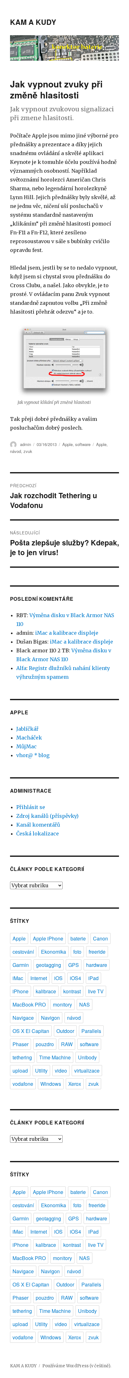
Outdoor (65, 1031)
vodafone (23, 1083)
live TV (96, 991)
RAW (67, 1044)
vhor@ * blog (32, 755)
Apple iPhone (48, 938)
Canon (100, 938)
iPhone (20, 991)
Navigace (23, 1017)
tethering (22, 1057)
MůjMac (26, 746)
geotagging (48, 964)
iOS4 (75, 978)
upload (20, 1070)
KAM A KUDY (33, 22)
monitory (62, 1004)
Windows (50, 1083)
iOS (58, 978)
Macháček (29, 737)
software (82, 444)
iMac (18, 978)
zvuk (27, 451)
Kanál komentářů (38, 825)
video (61, 1070)
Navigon (50, 1017)
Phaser (20, 1044)
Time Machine (55, 1057)
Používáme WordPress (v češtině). (76, 1366)
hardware (96, 964)
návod (15, 451)
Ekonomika (53, 951)
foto (77, 951)
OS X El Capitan (31, 1031)
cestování (23, 951)
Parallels (91, 1031)
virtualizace (87, 1070)
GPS (73, 964)
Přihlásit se (30, 807)
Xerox (74, 1083)
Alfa (21, 668)
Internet (38, 978)
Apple (67, 444)
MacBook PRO (29, 1004)
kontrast (72, 991)
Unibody (87, 1057)
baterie (78, 938)
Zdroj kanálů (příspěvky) (47, 816)
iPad (93, 978)
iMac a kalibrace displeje (66, 633)
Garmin (21, 964)
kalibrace (46, 991)
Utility (41, 1070)
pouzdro (45, 1044)
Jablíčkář (27, 729)
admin (25, 444)
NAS (84, 1004)
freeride (97, 951)
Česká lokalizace (37, 833)
